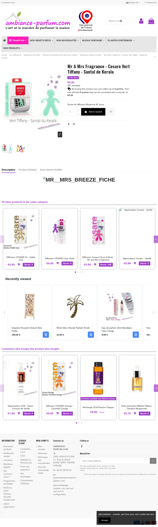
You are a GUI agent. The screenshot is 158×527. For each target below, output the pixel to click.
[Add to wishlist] (111, 112)
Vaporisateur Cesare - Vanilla (137, 258)
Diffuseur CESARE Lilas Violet (59, 258)
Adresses (42, 453)
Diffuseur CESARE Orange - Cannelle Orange (59, 407)
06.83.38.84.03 (64, 470)
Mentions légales (8, 465)
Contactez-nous (8, 3)
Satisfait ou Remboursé (26, 461)
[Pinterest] (74, 124)
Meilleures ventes (9, 455)
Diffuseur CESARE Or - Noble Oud (20, 258)
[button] (17, 40)
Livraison (8, 460)
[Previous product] (155, 56)
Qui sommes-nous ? (8, 474)
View (102, 412)
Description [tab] (8, 169)
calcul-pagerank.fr (9, 505)
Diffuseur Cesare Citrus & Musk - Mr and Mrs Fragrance (98, 258)
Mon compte (41, 448)
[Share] (68, 124)
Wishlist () (151, 3)
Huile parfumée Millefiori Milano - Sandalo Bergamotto (137, 407)
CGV (22, 455)
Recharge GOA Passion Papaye (98, 407)
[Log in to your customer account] (141, 21)
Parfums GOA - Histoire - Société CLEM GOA (9, 493)
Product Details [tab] (28, 169)
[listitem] (30, 312)
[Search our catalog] (121, 20)
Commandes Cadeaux (26, 482)
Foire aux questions (25, 468)
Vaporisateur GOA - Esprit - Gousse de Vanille (21, 407)
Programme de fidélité (9, 482)
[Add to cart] (46, 335)
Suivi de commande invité (43, 470)
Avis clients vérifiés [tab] (51, 169)
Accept (104, 520)
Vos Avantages (25, 475)
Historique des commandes (44, 460)
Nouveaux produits (8, 448)
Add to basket (95, 111)
